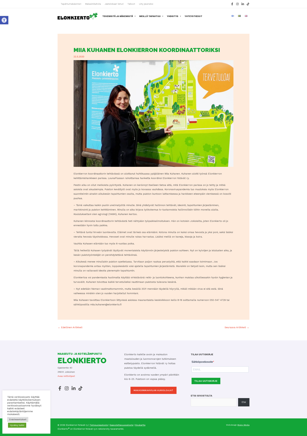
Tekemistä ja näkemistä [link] (117, 16)
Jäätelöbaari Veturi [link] (114, 4)
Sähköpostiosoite (202, 362)
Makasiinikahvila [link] (93, 4)
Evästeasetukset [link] (17, 419)
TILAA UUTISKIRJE (205, 381)
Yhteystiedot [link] (193, 16)
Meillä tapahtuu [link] (150, 16)
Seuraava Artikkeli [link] (237, 327)
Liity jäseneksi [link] (146, 4)
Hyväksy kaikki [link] (17, 425)
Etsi (244, 402)
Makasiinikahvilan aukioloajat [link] (153, 390)
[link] (4, 20)
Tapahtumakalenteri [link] (71, 4)
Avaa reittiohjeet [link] (66, 376)
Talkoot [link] (131, 4)
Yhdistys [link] (172, 16)
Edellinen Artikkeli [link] (70, 327)
